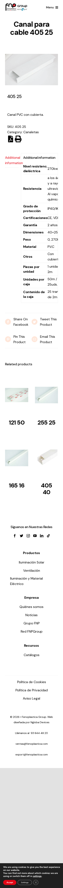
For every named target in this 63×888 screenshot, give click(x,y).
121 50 (16, 422)
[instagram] (28, 535)
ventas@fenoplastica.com (31, 744)
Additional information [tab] (12, 160)
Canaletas (31, 132)
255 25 (46, 422)
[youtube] (35, 535)
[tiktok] (48, 535)
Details (16, 396)
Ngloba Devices (40, 722)
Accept (10, 882)
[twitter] (21, 535)
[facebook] (14, 535)
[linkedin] (41, 535)
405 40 (46, 489)
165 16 (16, 485)
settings (37, 876)
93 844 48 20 (39, 733)
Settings (25, 882)
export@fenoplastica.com (31, 754)
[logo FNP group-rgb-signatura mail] (16, 5)
